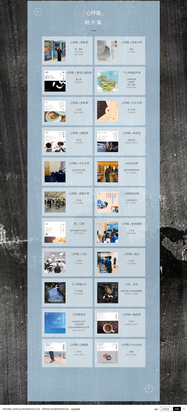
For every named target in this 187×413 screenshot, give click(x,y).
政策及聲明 (75, 409)
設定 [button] (156, 409)
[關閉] (183, 409)
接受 (177, 409)
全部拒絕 (165, 409)
